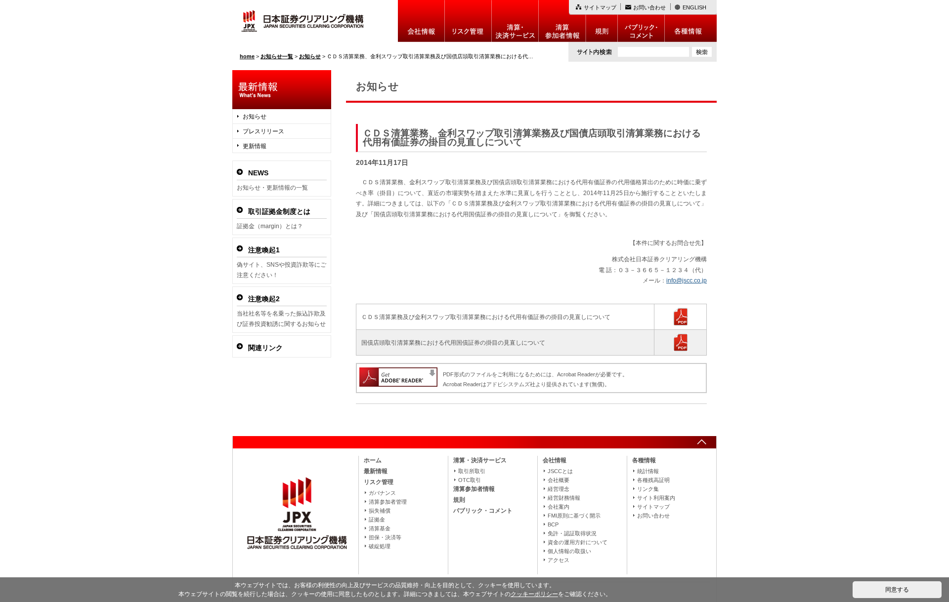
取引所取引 (471, 471)
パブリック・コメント (641, 21)
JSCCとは (560, 471)
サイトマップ (600, 7)
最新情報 (376, 471)
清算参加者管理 (388, 502)
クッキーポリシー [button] (534, 594)
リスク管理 (468, 21)
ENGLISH (694, 7)
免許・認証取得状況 (572, 533)
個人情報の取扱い (569, 551)
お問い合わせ (649, 7)
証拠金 (377, 519)
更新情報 (254, 146)
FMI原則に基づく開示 (574, 516)
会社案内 (558, 507)
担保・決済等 (385, 537)
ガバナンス (382, 493)
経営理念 (558, 489)
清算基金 (379, 528)
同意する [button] (897, 589)
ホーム (373, 460)
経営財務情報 (564, 498)
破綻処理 (379, 546)
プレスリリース (263, 131)
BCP (553, 524)
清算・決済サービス (480, 460)
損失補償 (379, 511)
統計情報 (648, 471)
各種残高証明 (653, 480)
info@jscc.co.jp (686, 280)
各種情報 (691, 21)
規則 (602, 21)
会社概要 (558, 480)
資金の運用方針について (577, 542)
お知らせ (254, 116)
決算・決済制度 (515, 21)
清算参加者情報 (562, 21)
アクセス (558, 560)
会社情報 (421, 21)
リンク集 (648, 489)
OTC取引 (469, 480)
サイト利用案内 (656, 498)
